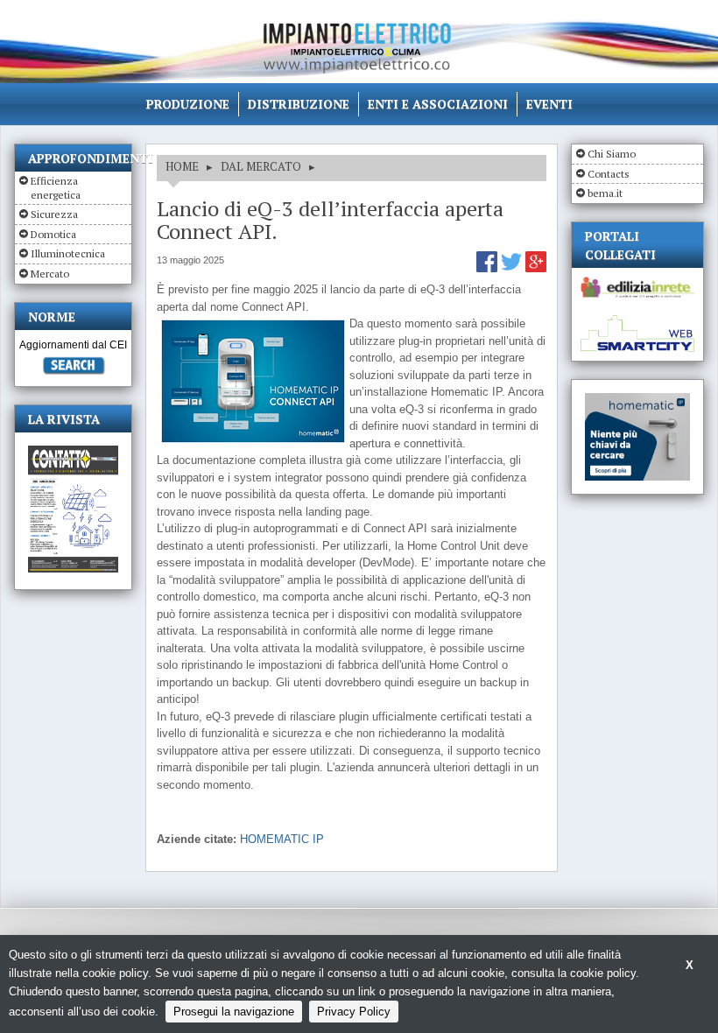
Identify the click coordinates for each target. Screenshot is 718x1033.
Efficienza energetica (56, 187)
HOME (182, 166)
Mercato (50, 273)
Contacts (609, 173)
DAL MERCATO (261, 166)
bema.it (605, 193)
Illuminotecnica (68, 253)
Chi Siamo (612, 153)
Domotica (53, 234)
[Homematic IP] (637, 400)
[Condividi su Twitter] (513, 268)
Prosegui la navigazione (233, 1011)
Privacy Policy (354, 1011)
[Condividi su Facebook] (488, 268)
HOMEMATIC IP (282, 839)
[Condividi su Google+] (535, 268)
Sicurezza (54, 214)
